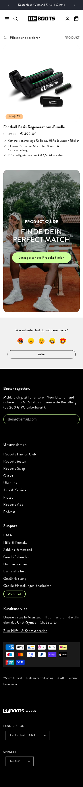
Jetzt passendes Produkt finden (41, 257)
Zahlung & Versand (17, 549)
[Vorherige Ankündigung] (8, 5)
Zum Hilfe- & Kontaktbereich (25, 630)
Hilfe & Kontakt (15, 542)
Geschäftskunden (16, 557)
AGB (61, 678)
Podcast (9, 511)
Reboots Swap (14, 468)
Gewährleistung (14, 578)
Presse (8, 497)
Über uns (10, 482)
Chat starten (49, 622)
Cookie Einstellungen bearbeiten (27, 585)
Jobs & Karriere (15, 490)
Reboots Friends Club (19, 454)
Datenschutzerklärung (39, 678)
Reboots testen (14, 461)
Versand (73, 678)
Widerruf (14, 594)
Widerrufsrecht (12, 678)
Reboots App (13, 504)
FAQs (7, 535)
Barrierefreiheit (14, 571)
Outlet (8, 475)
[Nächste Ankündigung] (75, 5)
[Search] (15, 18)
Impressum (10, 684)
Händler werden (15, 564)
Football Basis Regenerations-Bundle (34, 127)
